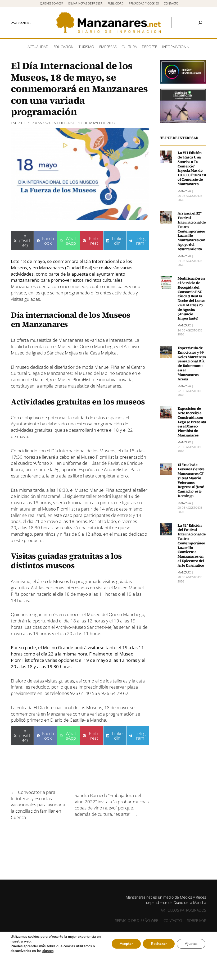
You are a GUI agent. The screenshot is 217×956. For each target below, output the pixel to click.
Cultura (65, 122)
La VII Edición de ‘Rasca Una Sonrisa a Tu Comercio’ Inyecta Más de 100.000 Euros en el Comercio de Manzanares (192, 168)
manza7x (42, 122)
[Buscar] (200, 22)
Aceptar (126, 943)
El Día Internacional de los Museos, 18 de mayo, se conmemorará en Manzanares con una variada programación (72, 710)
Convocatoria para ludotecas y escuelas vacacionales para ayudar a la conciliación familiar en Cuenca (38, 804)
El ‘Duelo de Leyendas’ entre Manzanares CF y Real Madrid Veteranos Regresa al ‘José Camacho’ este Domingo (191, 480)
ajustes (47, 951)
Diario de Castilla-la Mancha (78, 720)
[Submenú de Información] (188, 47)
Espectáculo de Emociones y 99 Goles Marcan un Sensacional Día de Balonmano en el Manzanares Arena (192, 363)
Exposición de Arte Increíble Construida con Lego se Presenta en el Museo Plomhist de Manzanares (192, 422)
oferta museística (71, 386)
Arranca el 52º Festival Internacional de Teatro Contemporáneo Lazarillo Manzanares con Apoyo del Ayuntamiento (192, 231)
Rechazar (159, 943)
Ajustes (191, 943)
